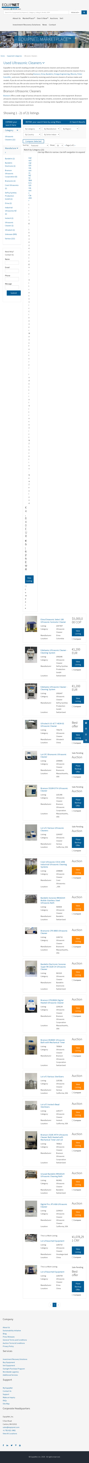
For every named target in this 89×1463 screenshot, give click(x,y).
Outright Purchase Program (14, 1369)
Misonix (73, 74)
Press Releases (9, 1337)
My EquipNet (8, 1388)
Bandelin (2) (10, 158)
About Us (6, 1327)
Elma (43, 74)
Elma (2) (8, 203)
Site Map (6, 1403)
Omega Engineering (62, 74)
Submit (14, 293)
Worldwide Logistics (11, 1372)
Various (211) (10, 238)
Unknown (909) (11, 234)
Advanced (74, 12)
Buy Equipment (9, 1362)
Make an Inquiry (9, 1397)
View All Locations (10, 1433)
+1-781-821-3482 (9, 1430)
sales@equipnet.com (11, 1427)
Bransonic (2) (10, 181)
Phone (7, 275)
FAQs (5, 1400)
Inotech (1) (9, 218)
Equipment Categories (14, 56)
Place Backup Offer (78, 768)
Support (6, 1394)
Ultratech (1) (10, 230)
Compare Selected (33, 141)
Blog (5, 1333)
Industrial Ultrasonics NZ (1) (11, 210)
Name (7, 259)
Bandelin (49, 74)
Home (3, 56)
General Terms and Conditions (15, 1340)
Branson (36, 74)
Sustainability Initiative (12, 1330)
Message (8, 284)
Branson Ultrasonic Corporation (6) (11, 173)
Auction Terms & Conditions (14, 1343)
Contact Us (7, 1391)
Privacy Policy (8, 1346)
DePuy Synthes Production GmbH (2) (11, 196)
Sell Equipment (9, 1365)
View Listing (29, 579)
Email (7, 267)
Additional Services (10, 1375)
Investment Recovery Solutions (15, 1359)
